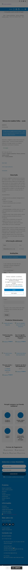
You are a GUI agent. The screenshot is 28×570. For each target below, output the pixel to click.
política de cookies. (19, 286)
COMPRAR (17, 568)
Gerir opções (14, 293)
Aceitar (14, 290)
